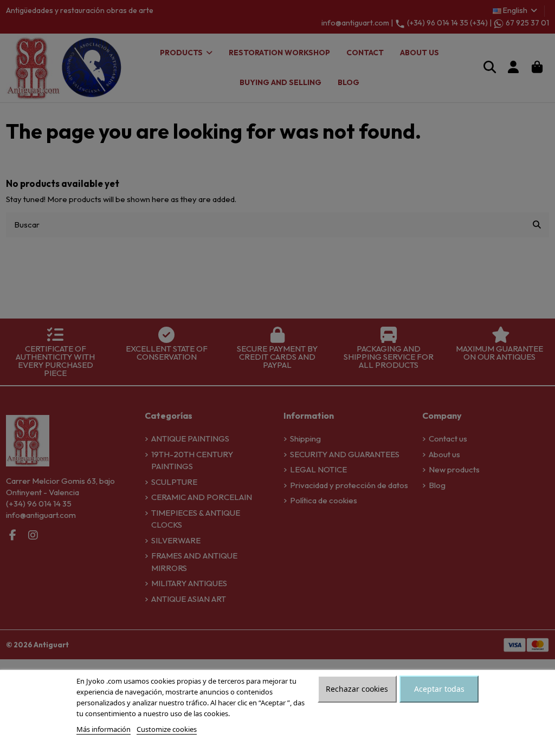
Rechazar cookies (357, 689)
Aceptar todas (439, 689)
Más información (103, 729)
